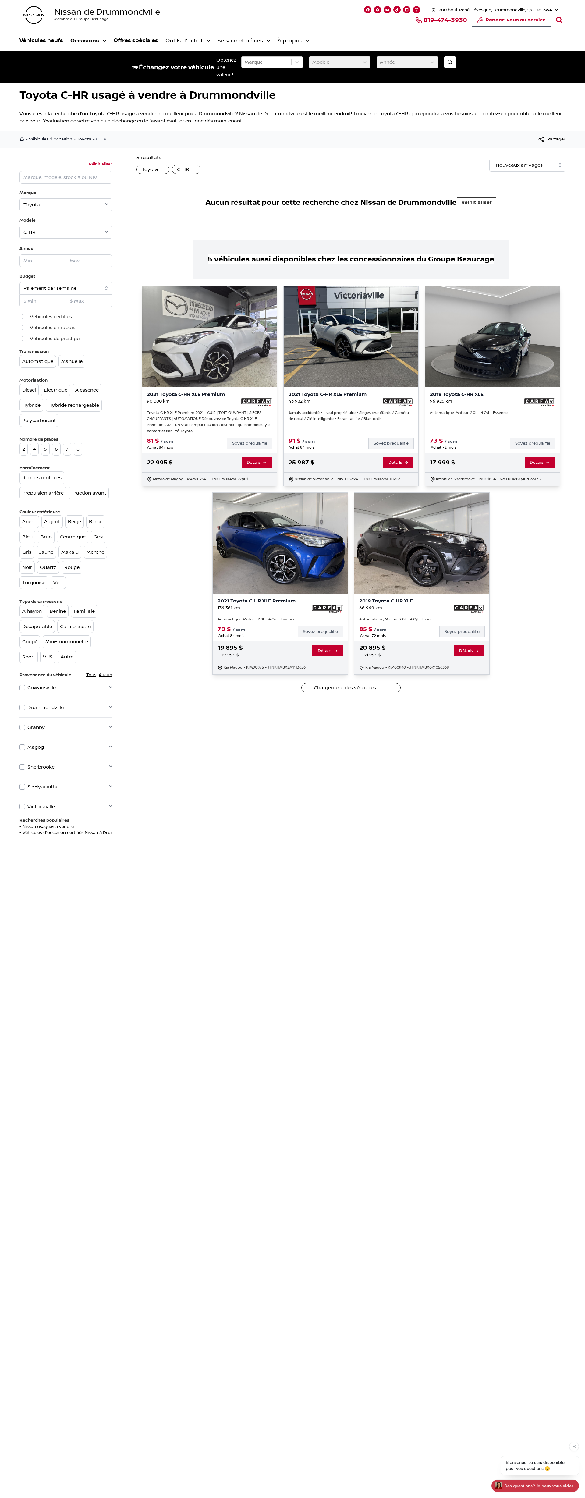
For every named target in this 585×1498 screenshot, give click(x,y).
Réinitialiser (100, 164)
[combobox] (245, 62)
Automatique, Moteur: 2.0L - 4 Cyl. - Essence (469, 412)
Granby (36, 727)
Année (27, 248)
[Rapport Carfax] (256, 402)
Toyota (84, 139)
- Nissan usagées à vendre (47, 826)
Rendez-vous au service (516, 20)
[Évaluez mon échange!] (450, 62)
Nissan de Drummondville (107, 12)
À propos (290, 40)
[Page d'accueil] (23, 139)
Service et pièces (240, 40)
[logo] (33, 15)
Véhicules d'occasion (50, 139)
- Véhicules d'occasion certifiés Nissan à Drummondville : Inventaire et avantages (104, 832)
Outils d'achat (184, 40)
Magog (35, 747)
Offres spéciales (136, 40)
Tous (91, 675)
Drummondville (45, 707)
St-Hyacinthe (42, 787)
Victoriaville (41, 806)
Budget (27, 276)
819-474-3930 (445, 20)
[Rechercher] (559, 20)
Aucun (105, 675)
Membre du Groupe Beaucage (81, 19)
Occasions (84, 40)
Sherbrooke (41, 767)
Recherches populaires (44, 820)
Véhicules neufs (41, 40)
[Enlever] (161, 170)
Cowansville (41, 687)
